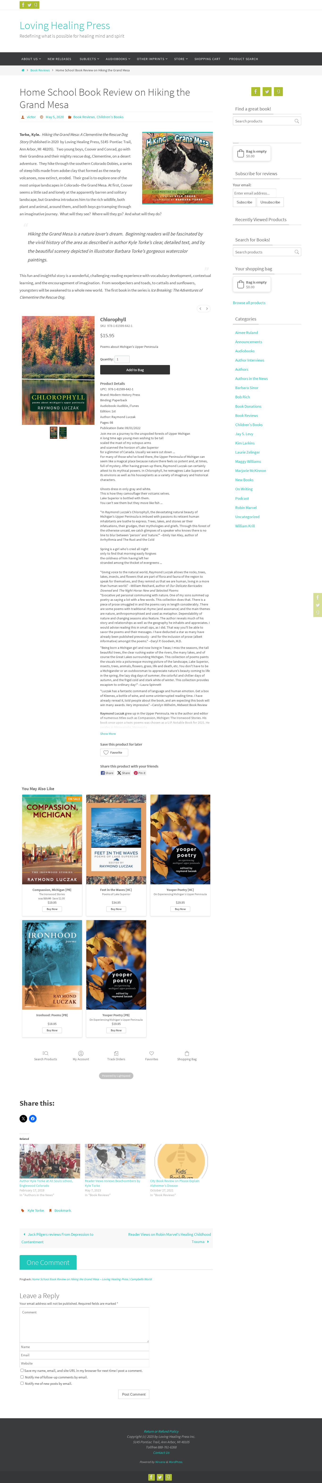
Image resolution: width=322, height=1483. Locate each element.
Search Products (45, 1059)
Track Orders (116, 1059)
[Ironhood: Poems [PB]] (52, 965)
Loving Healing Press (65, 25)
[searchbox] (267, 121)
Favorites (151, 1059)
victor (31, 116)
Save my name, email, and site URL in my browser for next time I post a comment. (83, 1370)
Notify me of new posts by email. (48, 1383)
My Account (81, 1059)
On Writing (244, 489)
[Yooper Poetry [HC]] (180, 839)
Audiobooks (245, 350)
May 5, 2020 (55, 116)
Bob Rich (242, 396)
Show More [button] (108, 733)
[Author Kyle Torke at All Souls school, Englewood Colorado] (50, 1161)
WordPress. (176, 1462)
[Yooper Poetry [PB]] (116, 965)
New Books (244, 479)
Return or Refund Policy (161, 1431)
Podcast (242, 498)
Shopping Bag (187, 1059)
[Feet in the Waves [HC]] (116, 839)
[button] (114, 752)
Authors (241, 369)
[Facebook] (23, 5)
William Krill (245, 525)
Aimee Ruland (246, 332)
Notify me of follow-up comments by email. (56, 1377)
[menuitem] (200, 308)
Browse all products (249, 302)
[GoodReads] (35, 5)
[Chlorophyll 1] (63, 433)
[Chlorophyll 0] (54, 433)
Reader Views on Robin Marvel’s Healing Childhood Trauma (169, 1238)
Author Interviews (249, 360)
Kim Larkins (245, 443)
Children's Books (110, 116)
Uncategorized (247, 516)
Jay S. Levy (244, 433)
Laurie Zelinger (247, 452)
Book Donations (248, 406)
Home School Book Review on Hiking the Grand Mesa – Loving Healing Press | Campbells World (92, 1279)
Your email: (242, 184)
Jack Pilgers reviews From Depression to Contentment (57, 1238)
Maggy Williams (248, 461)
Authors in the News (251, 378)
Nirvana (160, 1462)
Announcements (248, 341)
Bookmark (62, 1210)
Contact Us (161, 1452)
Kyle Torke (36, 1210)
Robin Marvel (246, 507)
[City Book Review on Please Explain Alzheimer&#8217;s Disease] (180, 1161)
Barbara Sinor (246, 387)
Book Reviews (40, 70)
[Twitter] (29, 5)
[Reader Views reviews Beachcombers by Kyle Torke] (115, 1161)
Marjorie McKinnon (250, 470)
